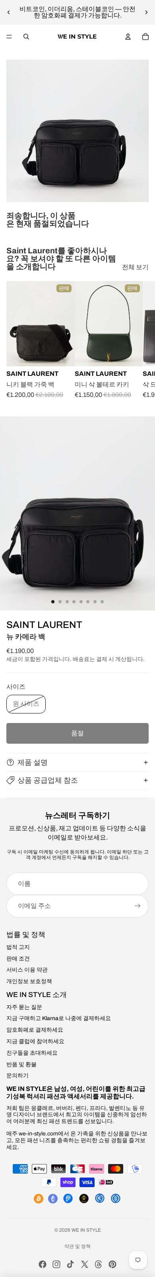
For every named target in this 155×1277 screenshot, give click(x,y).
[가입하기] (137, 906)
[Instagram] (56, 1264)
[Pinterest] (112, 1264)
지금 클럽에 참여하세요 (35, 1041)
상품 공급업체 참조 (47, 780)
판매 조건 (18, 959)
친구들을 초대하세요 (32, 1053)
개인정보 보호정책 (29, 981)
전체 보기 (135, 267)
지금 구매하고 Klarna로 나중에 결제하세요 (58, 1018)
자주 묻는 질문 (24, 1007)
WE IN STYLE (86, 1230)
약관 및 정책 (77, 1246)
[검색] (26, 36)
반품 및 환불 (21, 1064)
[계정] (128, 36)
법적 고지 (18, 947)
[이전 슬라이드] (8, 12)
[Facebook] (42, 1264)
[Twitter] (84, 1264)
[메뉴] (9, 36)
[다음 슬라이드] (146, 12)
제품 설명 (32, 762)
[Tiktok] (70, 1264)
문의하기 (17, 1076)
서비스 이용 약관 (27, 970)
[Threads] (98, 1264)
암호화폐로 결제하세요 (34, 1030)
